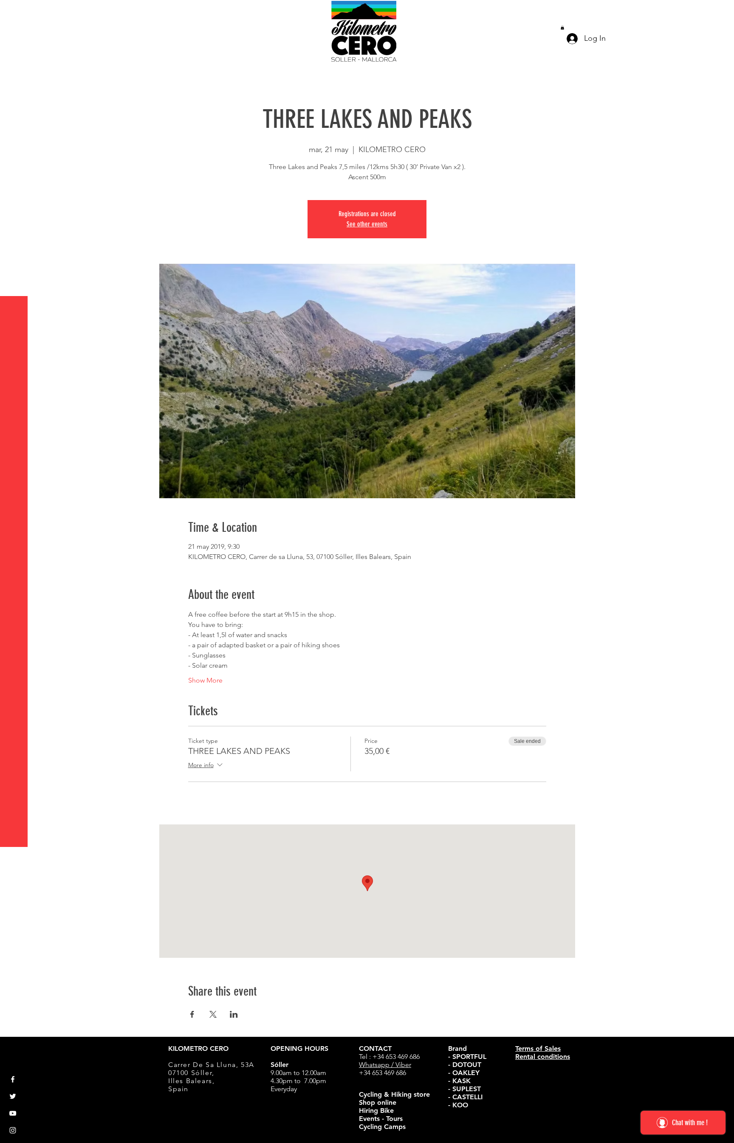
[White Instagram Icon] (12, 1130)
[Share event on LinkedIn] (234, 1014)
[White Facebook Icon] (12, 1079)
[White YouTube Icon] (12, 1113)
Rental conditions (542, 1057)
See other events (367, 224)
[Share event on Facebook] (192, 1014)
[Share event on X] (213, 1014)
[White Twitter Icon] (12, 1096)
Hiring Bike (376, 1110)
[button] (14, 12)
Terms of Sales (538, 1048)
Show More (205, 680)
